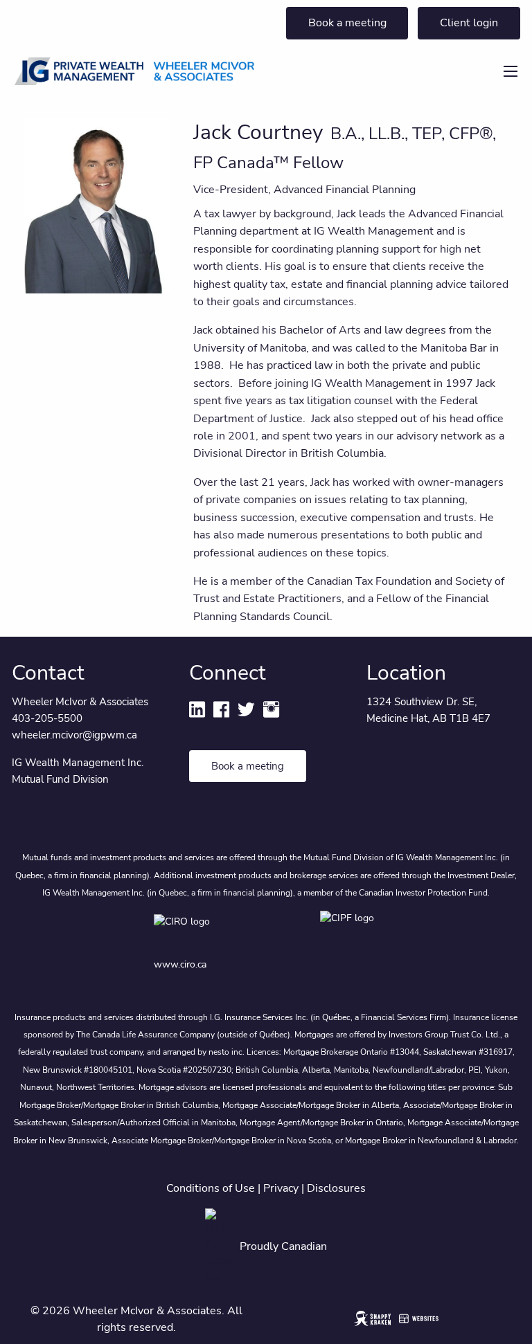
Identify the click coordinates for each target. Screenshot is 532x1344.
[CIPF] (349, 931)
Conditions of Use (210, 1188)
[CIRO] (223, 931)
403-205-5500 (47, 718)
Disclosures (336, 1188)
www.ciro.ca (180, 964)
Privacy (281, 1188)
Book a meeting (347, 22)
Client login (469, 22)
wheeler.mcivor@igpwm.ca (74, 735)
